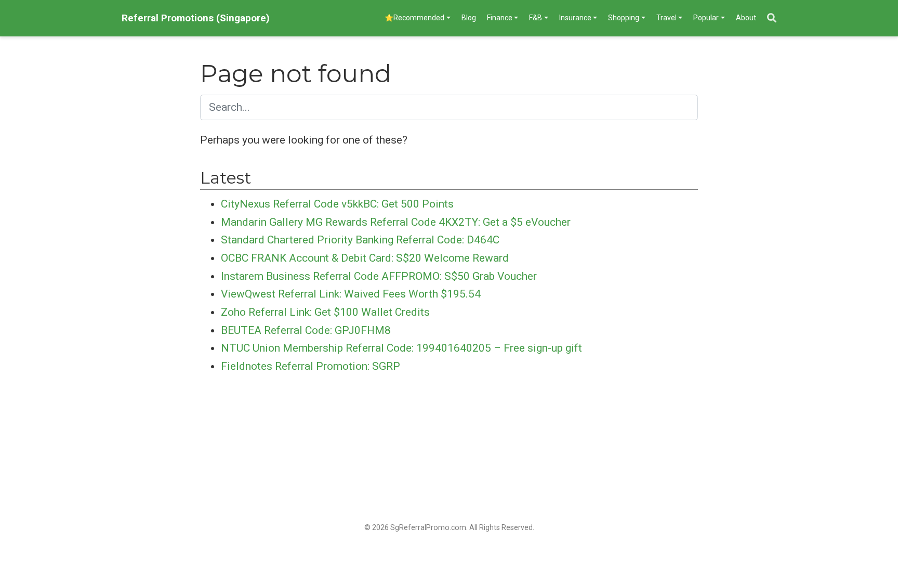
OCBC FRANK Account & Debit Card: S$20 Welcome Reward (365, 258)
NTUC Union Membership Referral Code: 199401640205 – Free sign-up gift (401, 348)
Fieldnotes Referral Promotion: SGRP (310, 366)
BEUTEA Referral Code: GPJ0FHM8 (306, 330)
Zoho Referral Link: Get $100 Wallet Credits (325, 312)
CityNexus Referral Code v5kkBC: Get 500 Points (337, 204)
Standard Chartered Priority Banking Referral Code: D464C (360, 240)
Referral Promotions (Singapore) (196, 18)
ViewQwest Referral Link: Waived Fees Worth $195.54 (351, 294)
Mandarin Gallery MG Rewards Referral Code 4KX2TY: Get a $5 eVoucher (396, 222)
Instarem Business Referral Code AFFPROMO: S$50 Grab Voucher (379, 276)
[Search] (771, 18)
